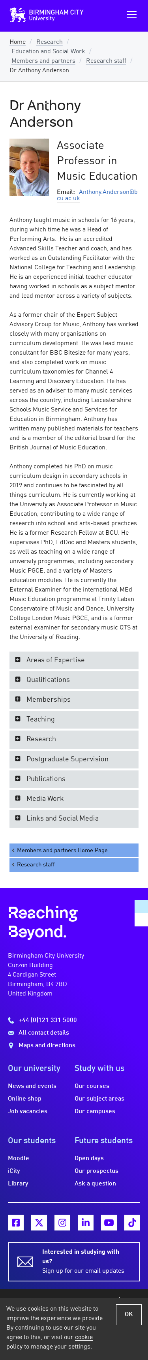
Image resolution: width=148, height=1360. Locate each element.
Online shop (24, 1099)
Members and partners (43, 61)
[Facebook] (16, 1222)
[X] (39, 1222)
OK (129, 1314)
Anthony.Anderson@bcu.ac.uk (97, 195)
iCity (14, 1171)
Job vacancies (27, 1111)
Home (17, 42)
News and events (32, 1086)
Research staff (106, 61)
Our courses (92, 1086)
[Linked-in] (86, 1222)
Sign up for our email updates (83, 1261)
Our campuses (95, 1111)
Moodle (18, 1158)
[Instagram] (62, 1222)
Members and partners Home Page (62, 850)
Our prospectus (96, 1171)
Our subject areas (99, 1099)
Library (18, 1184)
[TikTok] (132, 1222)
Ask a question (95, 1184)
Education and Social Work (48, 52)
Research (49, 42)
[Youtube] (109, 1222)
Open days (89, 1158)
